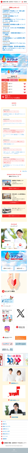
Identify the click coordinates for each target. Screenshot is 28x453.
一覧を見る (24, 171)
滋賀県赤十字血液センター (17, 132)
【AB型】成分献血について (10, 16)
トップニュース (15, 111)
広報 (23, 160)
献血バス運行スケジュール (14, 215)
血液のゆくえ (6, 428)
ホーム (4, 421)
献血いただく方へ (6, 426)
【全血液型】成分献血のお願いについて (14, 24)
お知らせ (5, 120)
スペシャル (5, 436)
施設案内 (5, 438)
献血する (5, 423)
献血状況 (13, 76)
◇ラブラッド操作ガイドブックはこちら (14, 43)
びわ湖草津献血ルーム (13, 130)
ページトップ (14, 451)
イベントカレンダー (8, 160)
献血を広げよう (6, 433)
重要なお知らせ (7, 111)
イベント (11, 120)
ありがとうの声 (6, 431)
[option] (14, 60)
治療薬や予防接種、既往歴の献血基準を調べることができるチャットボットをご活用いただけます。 (14, 48)
